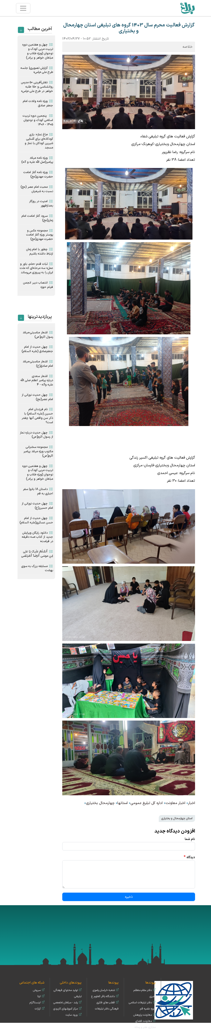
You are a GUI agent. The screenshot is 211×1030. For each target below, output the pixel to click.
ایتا (39, 996)
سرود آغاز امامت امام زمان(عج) (37, 218)
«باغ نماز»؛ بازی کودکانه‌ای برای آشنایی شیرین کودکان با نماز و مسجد (39, 141)
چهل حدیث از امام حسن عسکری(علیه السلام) (36, 520)
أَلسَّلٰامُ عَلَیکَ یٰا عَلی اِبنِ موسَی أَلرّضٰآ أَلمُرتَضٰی (37, 553)
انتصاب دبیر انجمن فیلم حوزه (38, 284)
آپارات (38, 1009)
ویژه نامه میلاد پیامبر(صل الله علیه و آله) (37, 160)
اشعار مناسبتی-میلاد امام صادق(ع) (38, 363)
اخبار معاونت (175, 803)
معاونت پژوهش (142, 1015)
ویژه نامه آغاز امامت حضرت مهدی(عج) (38, 174)
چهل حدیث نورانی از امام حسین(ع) (37, 505)
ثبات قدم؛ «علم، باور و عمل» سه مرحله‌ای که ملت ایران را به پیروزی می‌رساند (36, 268)
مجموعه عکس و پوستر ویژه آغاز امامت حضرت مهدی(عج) (39, 235)
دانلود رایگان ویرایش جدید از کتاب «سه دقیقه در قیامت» (37, 537)
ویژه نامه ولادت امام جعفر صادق (38, 103)
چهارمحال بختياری (100, 803)
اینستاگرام (35, 1002)
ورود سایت (72, 1015)
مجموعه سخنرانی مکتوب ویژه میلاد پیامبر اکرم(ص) (38, 451)
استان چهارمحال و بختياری (176, 818)
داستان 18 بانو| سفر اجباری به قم (38, 491)
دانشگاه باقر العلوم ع (103, 996)
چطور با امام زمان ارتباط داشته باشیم (39, 251)
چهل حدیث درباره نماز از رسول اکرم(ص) (36, 434)
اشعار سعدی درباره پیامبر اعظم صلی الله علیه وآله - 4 (37, 380)
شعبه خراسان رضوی (104, 990)
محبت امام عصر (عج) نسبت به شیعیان (37, 189)
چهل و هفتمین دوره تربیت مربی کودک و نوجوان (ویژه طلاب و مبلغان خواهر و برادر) (37, 51)
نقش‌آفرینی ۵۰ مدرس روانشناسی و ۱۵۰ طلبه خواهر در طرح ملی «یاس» (37, 86)
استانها (122, 803)
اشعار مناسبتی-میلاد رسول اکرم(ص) (38, 334)
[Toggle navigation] (23, 8)
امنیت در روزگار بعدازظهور (41, 203)
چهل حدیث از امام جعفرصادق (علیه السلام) (37, 349)
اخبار (191, 803)
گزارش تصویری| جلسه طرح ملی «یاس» (37, 70)
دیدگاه (191, 857)
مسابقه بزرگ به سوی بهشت (37, 568)
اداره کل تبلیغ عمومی (146, 803)
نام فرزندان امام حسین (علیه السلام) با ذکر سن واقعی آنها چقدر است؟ (37, 415)
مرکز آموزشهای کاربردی (65, 1009)
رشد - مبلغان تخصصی (65, 1002)
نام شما (190, 839)
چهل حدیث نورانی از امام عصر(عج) (37, 397)
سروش (37, 990)
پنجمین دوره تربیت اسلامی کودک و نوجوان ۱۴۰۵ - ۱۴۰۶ (38, 120)
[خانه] (187, 8)
